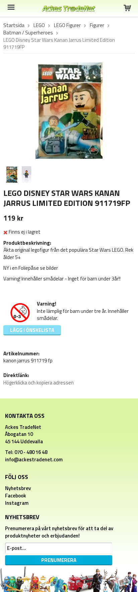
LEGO (39, 25)
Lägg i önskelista (32, 330)
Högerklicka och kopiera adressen (38, 382)
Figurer (97, 25)
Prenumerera (58, 560)
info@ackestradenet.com (34, 459)
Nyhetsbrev (18, 488)
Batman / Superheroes (28, 32)
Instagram (16, 503)
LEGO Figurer (67, 25)
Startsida (13, 25)
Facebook (15, 495)
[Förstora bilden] (69, 110)
